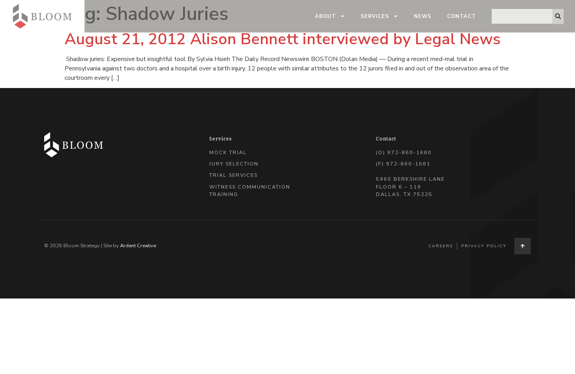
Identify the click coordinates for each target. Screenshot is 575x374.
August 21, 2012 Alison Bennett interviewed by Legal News (283, 39)
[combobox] (522, 16)
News (422, 16)
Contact (461, 16)
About (325, 16)
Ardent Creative (138, 245)
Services (375, 16)
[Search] (558, 16)
